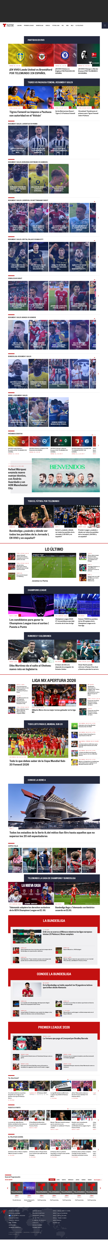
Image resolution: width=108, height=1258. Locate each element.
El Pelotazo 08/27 (38, 1093)
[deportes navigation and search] (105, 25)
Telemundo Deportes (37, 1227)
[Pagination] (94, 201)
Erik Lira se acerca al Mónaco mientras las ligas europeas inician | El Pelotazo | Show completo (67, 932)
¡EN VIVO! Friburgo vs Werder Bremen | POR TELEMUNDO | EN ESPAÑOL (59, 450)
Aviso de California (14, 1218)
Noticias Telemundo (37, 1225)
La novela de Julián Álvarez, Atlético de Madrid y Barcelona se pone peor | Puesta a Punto (17, 1124)
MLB (72, 25)
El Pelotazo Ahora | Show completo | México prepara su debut (17, 1152)
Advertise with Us (36, 1210)
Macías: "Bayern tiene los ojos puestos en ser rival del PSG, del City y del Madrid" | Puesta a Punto (78, 959)
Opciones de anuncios (14, 1210)
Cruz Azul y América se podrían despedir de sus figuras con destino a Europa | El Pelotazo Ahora (17, 1095)
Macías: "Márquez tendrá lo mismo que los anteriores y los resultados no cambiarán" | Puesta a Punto (60, 1124)
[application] (54, 565)
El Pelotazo (79, 25)
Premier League (29, 25)
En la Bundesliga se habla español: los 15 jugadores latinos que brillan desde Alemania (67, 986)
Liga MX (19, 25)
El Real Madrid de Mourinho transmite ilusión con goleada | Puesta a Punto (37, 1124)
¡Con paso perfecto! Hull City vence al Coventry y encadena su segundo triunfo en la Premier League (35, 1066)
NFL (63, 25)
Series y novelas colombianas (60, 1213)
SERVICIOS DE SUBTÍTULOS (38, 1213)
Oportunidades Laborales (38, 1215)
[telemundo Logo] (4, 1212)
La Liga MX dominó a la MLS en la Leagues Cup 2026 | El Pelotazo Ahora (59, 1094)
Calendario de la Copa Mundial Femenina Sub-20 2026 (87, 725)
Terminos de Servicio (14, 1220)
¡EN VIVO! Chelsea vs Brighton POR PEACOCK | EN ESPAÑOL (38, 449)
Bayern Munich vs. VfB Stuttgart (72, 949)
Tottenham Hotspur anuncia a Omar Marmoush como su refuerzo (78, 1066)
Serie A (48, 25)
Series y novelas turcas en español (61, 1210)
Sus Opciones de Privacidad (18, 1215)
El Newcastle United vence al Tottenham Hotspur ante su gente (36, 1056)
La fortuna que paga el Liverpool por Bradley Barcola (65, 1038)
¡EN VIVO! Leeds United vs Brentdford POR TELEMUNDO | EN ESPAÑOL (17, 450)
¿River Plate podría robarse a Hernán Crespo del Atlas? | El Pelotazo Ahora (80, 1094)
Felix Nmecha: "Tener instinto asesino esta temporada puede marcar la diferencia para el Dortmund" (36, 959)
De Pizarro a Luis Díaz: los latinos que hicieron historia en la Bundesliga (78, 1003)
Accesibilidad (12, 1225)
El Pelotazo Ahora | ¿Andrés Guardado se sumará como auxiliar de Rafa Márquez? (60, 1153)
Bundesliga (39, 25)
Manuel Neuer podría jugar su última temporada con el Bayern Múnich (78, 1013)
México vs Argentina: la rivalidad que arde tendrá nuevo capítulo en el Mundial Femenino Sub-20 (89, 763)
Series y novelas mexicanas (59, 1215)
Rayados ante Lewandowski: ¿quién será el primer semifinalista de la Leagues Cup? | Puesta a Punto (81, 1124)
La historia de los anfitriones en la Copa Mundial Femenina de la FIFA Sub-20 (88, 745)
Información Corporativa (15, 1227)
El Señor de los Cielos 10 (38, 1220)
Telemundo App (56, 1222)
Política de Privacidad (14, 1213)
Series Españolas (57, 1220)
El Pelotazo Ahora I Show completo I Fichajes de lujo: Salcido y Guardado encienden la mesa (81, 1153)
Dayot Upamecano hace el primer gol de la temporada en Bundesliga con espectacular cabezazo (36, 950)
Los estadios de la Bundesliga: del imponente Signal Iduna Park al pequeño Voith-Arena (35, 1003)
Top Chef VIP (35, 1218)
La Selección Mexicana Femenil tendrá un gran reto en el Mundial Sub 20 (88, 754)
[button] (54, 565)
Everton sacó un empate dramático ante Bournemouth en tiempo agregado (78, 1056)
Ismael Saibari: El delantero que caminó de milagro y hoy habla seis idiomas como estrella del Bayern (36, 1013)
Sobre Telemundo (12, 1222)
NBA (67, 25)
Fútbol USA (55, 25)
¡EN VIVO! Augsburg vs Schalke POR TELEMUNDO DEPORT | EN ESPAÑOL (81, 450)
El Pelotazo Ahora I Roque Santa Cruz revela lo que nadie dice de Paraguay (38, 1153)
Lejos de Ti (35, 1222)
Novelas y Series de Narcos (59, 1218)
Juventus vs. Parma (38, 554)
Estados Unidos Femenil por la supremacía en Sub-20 (87, 734)
